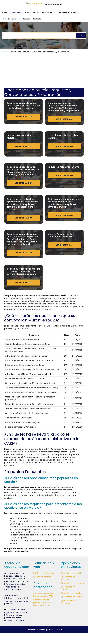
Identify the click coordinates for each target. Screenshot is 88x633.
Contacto (37, 19)
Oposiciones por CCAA (19, 12)
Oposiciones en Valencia (72, 583)
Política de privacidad (43, 573)
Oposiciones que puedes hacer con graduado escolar (41, 603)
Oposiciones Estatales (43, 12)
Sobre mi (26, 19)
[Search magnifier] (81, 35)
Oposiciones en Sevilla (71, 593)
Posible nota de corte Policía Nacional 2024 (43, 594)
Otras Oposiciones (10, 19)
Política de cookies (42, 577)
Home (4, 12)
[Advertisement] (44, 72)
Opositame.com (53, 4)
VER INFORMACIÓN (23, 116)
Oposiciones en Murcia (71, 597)
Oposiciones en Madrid (71, 573)
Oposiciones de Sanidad (67, 12)
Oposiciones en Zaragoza (68, 602)
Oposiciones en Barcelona (68, 578)
